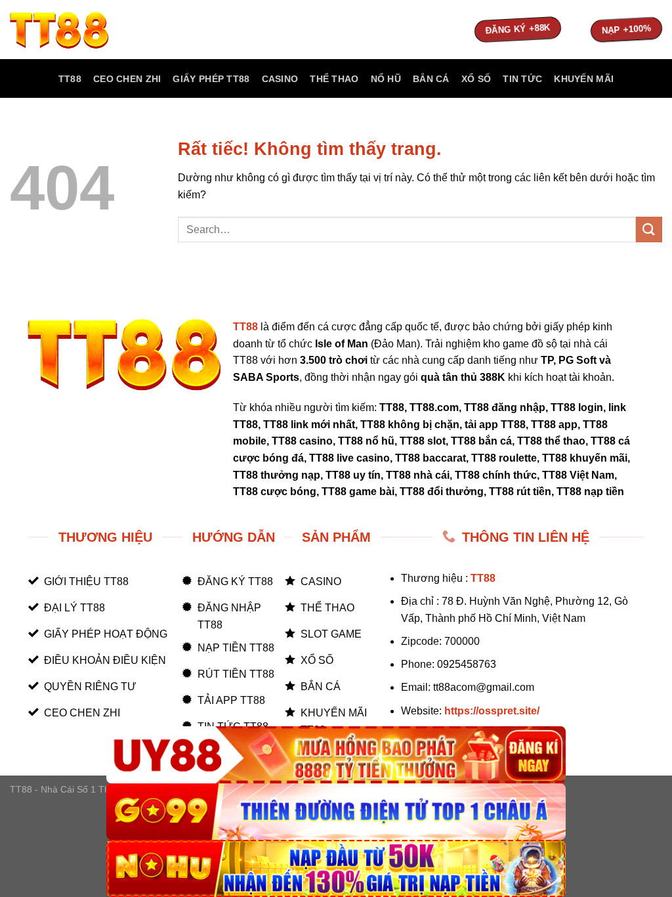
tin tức (522, 79)
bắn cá (431, 79)
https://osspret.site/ (491, 710)
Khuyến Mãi (584, 79)
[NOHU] (336, 868)
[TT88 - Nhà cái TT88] (75, 29)
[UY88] (336, 754)
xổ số (476, 79)
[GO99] (336, 812)
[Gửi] (649, 229)
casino (280, 79)
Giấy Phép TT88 (211, 79)
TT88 (69, 79)
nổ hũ (386, 79)
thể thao (334, 79)
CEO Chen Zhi (127, 79)
